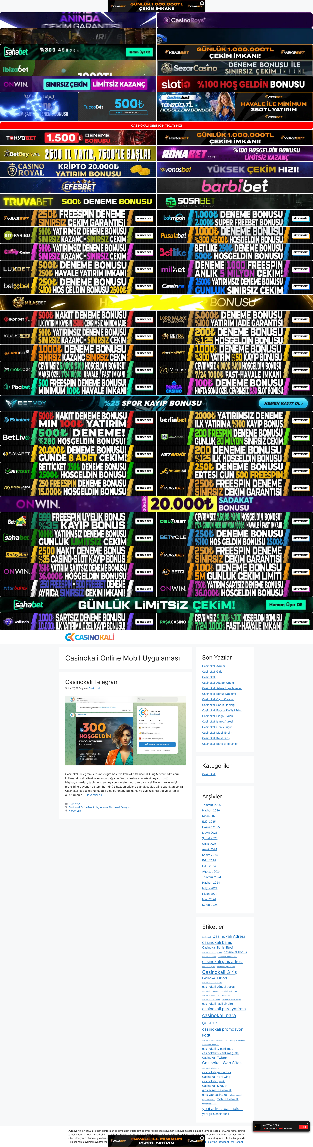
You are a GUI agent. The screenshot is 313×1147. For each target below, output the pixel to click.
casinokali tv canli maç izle (220, 1053)
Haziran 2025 (211, 827)
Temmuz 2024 (211, 877)
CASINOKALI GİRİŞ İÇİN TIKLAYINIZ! (156, 125)
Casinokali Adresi (213, 666)
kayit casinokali (208, 1100)
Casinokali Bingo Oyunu (217, 716)
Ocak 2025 (209, 843)
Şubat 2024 (210, 904)
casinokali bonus (235, 952)
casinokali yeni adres (216, 1072)
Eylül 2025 (209, 821)
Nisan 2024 (209, 893)
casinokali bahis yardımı (212, 952)
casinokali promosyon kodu (222, 1032)
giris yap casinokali (215, 1094)
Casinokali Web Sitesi (222, 1062)
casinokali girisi (208, 967)
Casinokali (74, 803)
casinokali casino (209, 957)
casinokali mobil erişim (231, 999)
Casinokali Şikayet (214, 1085)
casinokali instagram (228, 991)
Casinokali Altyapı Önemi (218, 682)
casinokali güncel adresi (218, 986)
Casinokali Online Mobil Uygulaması (88, 807)
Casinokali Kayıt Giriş (216, 738)
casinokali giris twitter (226, 967)
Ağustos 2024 (211, 871)
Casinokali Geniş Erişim (217, 727)
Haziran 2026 (211, 810)
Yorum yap (75, 810)
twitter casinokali (209, 1104)
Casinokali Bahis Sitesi (217, 947)
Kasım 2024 (210, 854)
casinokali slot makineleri (212, 1040)
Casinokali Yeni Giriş (216, 1076)
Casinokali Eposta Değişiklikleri (222, 710)
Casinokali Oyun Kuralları (218, 699)
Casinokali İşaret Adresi (217, 721)
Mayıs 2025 (209, 832)
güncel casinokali (237, 1095)
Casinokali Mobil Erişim (217, 732)
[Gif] (156, 302)
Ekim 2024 (209, 860)
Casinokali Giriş (212, 671)
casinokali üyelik (213, 1081)
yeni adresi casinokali (222, 1108)
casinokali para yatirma (224, 1008)
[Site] (78, 218)
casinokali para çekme (219, 1019)
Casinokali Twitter (214, 1057)
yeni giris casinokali (215, 1114)
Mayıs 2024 (209, 888)
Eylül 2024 (209, 866)
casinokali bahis (217, 942)
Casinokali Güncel (214, 978)
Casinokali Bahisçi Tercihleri (220, 743)
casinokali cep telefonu (227, 957)
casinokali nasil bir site (217, 1003)
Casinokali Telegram (92, 681)
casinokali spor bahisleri (235, 1040)
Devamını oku (95, 795)
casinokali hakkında (210, 991)
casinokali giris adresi (222, 961)
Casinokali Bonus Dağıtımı (219, 693)
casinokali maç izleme (211, 999)
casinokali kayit (208, 995)
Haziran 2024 (211, 882)
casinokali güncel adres (212, 983)
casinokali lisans (223, 995)
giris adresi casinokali (216, 1090)
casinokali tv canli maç (217, 1048)
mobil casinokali (227, 1099)
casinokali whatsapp (210, 1068)
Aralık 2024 (209, 849)
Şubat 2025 (209, 838)
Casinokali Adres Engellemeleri (222, 688)
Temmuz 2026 (211, 805)
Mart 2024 (209, 899)
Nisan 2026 (209, 816)
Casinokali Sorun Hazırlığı (218, 705)
